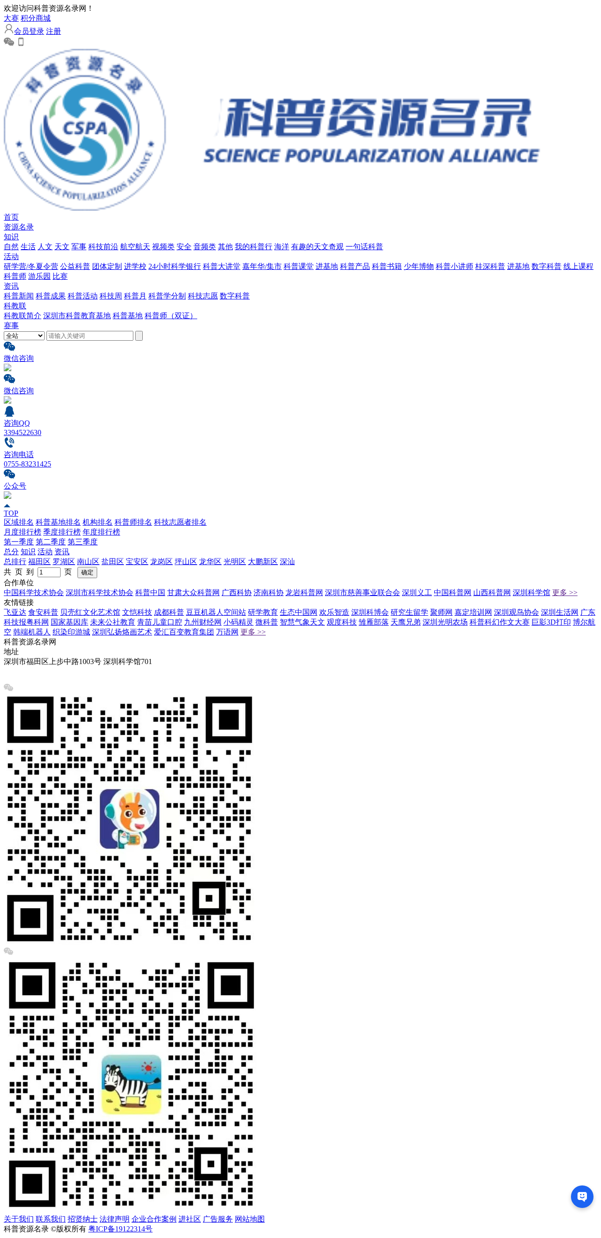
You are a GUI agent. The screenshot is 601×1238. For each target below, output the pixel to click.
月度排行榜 (22, 532)
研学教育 (263, 612)
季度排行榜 (62, 532)
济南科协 (269, 592)
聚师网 (441, 612)
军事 (78, 247)
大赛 (11, 18)
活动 (11, 256)
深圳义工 (417, 592)
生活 (28, 247)
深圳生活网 (559, 612)
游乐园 (39, 276)
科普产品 (355, 266)
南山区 (88, 562)
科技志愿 (203, 296)
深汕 (287, 562)
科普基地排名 (58, 522)
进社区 (189, 1219)
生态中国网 (298, 612)
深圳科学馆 (531, 592)
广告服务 (218, 1219)
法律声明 (115, 1219)
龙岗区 (161, 562)
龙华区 (210, 562)
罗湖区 (64, 562)
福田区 (39, 562)
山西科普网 (492, 592)
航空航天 (135, 247)
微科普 (266, 622)
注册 (53, 31)
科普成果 (51, 296)
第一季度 (19, 542)
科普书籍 (387, 266)
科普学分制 (167, 296)
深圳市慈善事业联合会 (362, 592)
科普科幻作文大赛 (500, 622)
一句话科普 (364, 247)
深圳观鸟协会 (516, 612)
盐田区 (112, 562)
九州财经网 (203, 622)
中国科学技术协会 (34, 592)
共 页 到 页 (40, 572)
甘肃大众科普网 (193, 592)
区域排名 (19, 522)
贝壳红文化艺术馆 (90, 612)
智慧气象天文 (302, 622)
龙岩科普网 (304, 592)
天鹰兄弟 (406, 622)
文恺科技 (137, 612)
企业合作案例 (154, 1219)
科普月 (135, 296)
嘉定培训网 (473, 612)
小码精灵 (238, 622)
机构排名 (98, 522)
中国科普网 (452, 592)
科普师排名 (133, 522)
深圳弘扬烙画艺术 (122, 632)
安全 (184, 247)
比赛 (60, 276)
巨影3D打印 (551, 622)
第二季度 (51, 542)
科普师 (15, 276)
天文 (61, 247)
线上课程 (578, 266)
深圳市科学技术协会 (99, 592)
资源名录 (19, 227)
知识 (11, 237)
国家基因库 (69, 622)
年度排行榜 (101, 532)
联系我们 (51, 1219)
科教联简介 (22, 316)
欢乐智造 (334, 612)
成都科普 (169, 612)
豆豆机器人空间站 (216, 612)
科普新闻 (19, 296)
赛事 (11, 325)
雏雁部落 (374, 622)
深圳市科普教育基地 (77, 316)
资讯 (11, 286)
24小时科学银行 (174, 266)
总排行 (15, 562)
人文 (45, 247)
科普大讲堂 (221, 266)
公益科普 (75, 266)
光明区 (234, 562)
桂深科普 (490, 266)
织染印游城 (71, 632)
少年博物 (419, 266)
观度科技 (342, 622)
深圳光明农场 (445, 622)
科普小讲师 (454, 266)
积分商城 (36, 18)
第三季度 (83, 542)
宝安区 (137, 562)
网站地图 (250, 1219)
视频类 (163, 247)
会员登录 (29, 31)
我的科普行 (253, 247)
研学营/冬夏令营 (31, 266)
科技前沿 (103, 247)
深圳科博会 (370, 612)
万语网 (227, 632)
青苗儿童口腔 (159, 622)
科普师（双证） (171, 316)
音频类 (204, 247)
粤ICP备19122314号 (120, 1229)
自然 (11, 247)
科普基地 (128, 316)
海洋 (281, 247)
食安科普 (43, 612)
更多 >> (565, 592)
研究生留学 (409, 612)
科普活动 (83, 296)
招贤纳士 (83, 1219)
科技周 (111, 296)
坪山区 (186, 562)
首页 (11, 217)
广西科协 (237, 592)
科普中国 (150, 592)
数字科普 (547, 266)
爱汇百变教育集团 (184, 632)
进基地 (327, 266)
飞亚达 (15, 612)
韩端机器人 (32, 632)
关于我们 (19, 1219)
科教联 (15, 306)
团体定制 (107, 266)
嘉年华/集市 (262, 266)
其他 (225, 247)
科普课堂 (299, 266)
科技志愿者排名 (180, 522)
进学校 (135, 266)
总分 (11, 552)
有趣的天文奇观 (317, 247)
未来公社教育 (112, 622)
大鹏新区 (263, 562)
